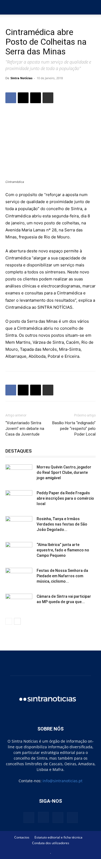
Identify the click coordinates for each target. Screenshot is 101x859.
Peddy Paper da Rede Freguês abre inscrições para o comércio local (65, 498)
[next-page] (17, 621)
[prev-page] (8, 621)
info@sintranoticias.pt (62, 780)
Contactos (21, 837)
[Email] (35, 97)
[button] (9, 7)
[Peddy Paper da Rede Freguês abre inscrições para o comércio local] (18, 499)
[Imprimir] (48, 97)
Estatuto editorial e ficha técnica (58, 837)
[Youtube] (72, 817)
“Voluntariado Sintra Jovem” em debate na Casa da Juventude (24, 428)
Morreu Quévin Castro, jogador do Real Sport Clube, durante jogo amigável (64, 472)
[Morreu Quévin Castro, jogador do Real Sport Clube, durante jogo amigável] (18, 473)
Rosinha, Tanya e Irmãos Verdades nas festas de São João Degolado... (62, 524)
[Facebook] (10, 97)
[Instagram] (43, 817)
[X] (23, 97)
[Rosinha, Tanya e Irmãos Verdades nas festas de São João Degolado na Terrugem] (18, 525)
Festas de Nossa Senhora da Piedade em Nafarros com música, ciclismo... (62, 575)
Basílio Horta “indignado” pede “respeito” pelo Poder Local (74, 428)
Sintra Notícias (21, 78)
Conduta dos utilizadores (50, 843)
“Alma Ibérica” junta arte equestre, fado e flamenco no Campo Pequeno (63, 550)
